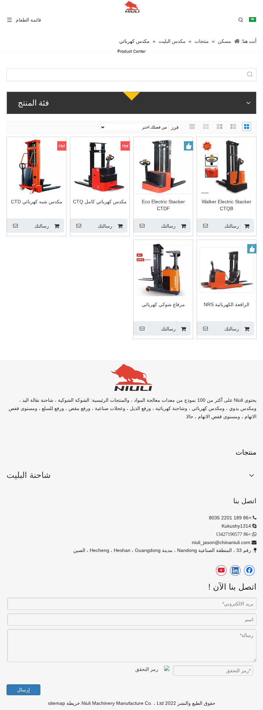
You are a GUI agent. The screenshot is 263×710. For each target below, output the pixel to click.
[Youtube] (221, 570)
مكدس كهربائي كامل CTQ (100, 201)
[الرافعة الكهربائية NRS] (226, 269)
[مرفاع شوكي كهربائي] (163, 269)
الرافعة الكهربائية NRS (226, 304)
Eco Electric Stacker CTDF (163, 205)
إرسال (23, 690)
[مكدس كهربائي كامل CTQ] (99, 166)
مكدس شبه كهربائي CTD (36, 201)
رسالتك (231, 226)
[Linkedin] (235, 570)
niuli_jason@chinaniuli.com (221, 542)
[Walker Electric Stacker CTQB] (226, 166)
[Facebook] (249, 570)
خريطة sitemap (64, 703)
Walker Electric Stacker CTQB (226, 205)
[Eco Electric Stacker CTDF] (163, 166)
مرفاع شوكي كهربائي (163, 304)
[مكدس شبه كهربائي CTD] (36, 166)
